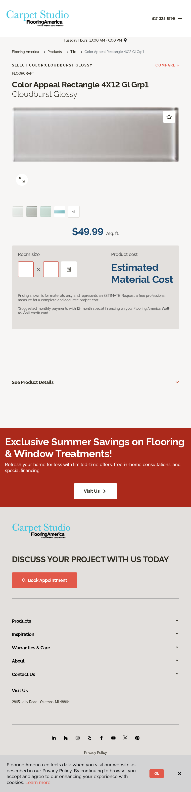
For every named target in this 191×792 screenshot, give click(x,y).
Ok (156, 774)
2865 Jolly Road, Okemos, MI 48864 (41, 702)
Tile (73, 52)
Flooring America (25, 52)
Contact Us (23, 674)
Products (55, 52)
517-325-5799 (163, 19)
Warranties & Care (31, 647)
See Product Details (33, 382)
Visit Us (92, 491)
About (18, 661)
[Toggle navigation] (180, 18)
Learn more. (38, 782)
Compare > (167, 65)
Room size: (29, 254)
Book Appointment (47, 580)
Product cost (124, 254)
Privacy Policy (95, 753)
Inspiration (23, 634)
